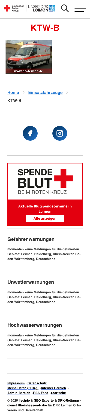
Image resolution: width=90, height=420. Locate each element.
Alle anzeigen (45, 218)
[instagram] (59, 133)
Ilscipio (24, 400)
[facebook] (30, 133)
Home (13, 92)
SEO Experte (44, 400)
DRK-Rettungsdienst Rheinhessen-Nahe (44, 403)
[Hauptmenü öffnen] (80, 8)
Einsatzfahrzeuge (45, 92)
